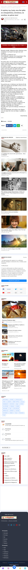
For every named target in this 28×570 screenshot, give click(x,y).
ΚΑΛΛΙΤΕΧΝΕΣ (5, 406)
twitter (21, 289)
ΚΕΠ (5, 473)
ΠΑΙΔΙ (10, 408)
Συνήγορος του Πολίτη (9, 478)
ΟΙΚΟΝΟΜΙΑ (5, 408)
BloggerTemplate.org (14, 564)
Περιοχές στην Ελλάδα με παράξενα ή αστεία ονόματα (16, 325)
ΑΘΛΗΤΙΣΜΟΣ (5, 399)
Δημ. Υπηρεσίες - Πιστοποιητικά (8, 459)
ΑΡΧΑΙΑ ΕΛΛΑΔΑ (18, 399)
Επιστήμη (5, 535)
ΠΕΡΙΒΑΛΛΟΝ (5, 410)
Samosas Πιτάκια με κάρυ (8, 320)
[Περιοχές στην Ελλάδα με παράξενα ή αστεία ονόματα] (4, 326)
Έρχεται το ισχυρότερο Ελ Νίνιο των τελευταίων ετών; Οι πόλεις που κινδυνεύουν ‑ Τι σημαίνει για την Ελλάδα (20, 383)
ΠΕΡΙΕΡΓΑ (12, 410)
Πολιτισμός (5, 553)
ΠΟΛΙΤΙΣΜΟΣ (5, 412)
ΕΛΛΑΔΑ (22, 401)
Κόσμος (5, 541)
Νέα (4, 537)
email (21, 292)
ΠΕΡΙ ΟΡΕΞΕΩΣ (16, 408)
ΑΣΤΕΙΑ (4, 401)
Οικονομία (5, 533)
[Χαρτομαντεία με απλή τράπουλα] (4, 337)
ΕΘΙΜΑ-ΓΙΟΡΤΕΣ (16, 401)
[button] (26, 2)
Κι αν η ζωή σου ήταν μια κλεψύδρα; (9, 211)
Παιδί (4, 547)
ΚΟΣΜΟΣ (17, 406)
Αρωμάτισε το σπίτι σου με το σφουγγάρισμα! (14, 342)
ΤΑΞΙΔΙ (16, 412)
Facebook (10, 125)
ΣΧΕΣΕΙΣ (11, 412)
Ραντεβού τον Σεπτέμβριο (5, 364)
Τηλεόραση (5, 555)
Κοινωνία (5, 539)
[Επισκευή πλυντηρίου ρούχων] (4, 331)
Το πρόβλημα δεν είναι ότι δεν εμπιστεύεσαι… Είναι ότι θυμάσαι (13, 154)
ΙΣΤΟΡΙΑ (21, 404)
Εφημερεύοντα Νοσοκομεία (10, 480)
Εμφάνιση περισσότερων (21, 137)
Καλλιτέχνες (5, 557)
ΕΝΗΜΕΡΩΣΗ (5, 404)
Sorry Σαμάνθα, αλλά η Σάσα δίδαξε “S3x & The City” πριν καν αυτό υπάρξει (13, 230)
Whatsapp (18, 125)
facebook (9, 289)
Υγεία (4, 549)
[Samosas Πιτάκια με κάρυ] (14, 309)
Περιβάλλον (5, 551)
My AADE (6, 456)
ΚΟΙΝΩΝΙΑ (12, 406)
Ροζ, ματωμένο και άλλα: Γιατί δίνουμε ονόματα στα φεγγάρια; (20, 365)
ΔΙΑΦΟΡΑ (9, 401)
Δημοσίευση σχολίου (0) (14, 280)
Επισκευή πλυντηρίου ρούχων (14, 330)
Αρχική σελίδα (4, 6)
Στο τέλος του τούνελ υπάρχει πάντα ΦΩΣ (10, 248)
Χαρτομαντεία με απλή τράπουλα (15, 335)
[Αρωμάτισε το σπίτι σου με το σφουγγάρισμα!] (4, 342)
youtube (8, 292)
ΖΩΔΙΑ (17, 404)
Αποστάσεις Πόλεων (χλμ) (10, 471)
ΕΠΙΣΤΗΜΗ (12, 404)
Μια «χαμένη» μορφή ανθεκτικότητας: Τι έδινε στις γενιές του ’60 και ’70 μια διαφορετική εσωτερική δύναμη (13, 193)
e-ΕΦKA (6, 475)
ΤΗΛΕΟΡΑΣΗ (21, 412)
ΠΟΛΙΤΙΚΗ (18, 410)
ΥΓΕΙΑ (4, 415)
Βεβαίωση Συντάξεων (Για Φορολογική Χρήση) (10, 462)
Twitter (14, 125)
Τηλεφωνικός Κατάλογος (10, 469)
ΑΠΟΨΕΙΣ (10, 6)
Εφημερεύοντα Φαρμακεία (10, 482)
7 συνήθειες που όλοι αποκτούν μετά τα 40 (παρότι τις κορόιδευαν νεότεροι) (14, 173)
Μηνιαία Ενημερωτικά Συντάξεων (9, 466)
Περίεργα (5, 543)
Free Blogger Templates (13, 562)
